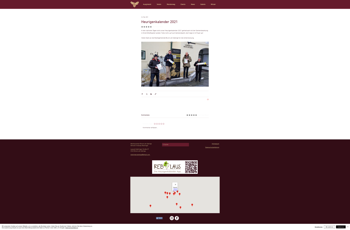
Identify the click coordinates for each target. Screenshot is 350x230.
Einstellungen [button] (319, 227)
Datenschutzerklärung (71, 228)
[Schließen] (348, 227)
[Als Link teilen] (155, 94)
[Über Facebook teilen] (142, 94)
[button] (160, 4)
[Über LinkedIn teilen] (151, 94)
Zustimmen (341, 227)
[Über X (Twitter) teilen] (146, 94)
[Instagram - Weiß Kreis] (172, 218)
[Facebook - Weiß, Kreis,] (177, 218)
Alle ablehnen (329, 227)
